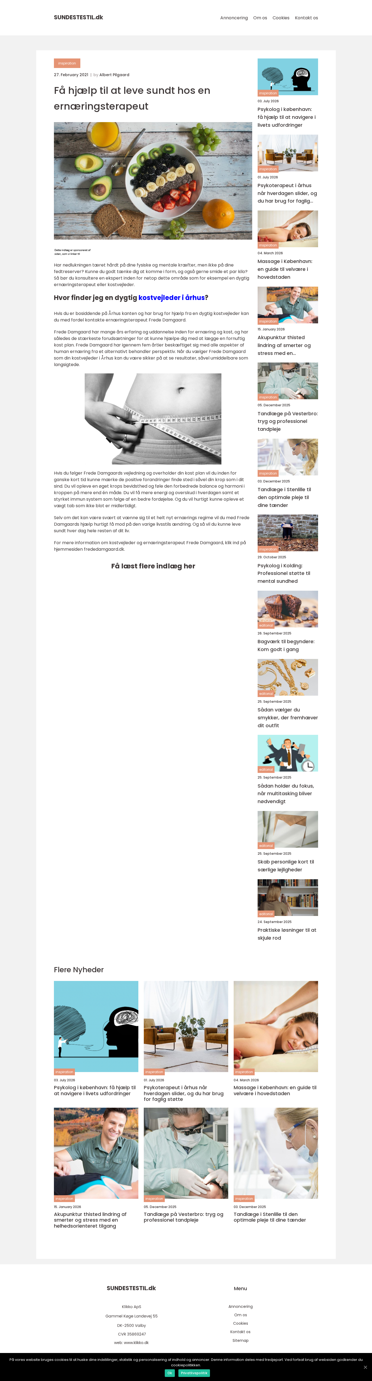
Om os (260, 18)
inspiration (67, 63)
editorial (266, 625)
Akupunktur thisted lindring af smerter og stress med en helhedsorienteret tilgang (284, 345)
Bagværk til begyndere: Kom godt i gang (286, 645)
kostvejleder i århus (172, 297)
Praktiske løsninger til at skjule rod (287, 934)
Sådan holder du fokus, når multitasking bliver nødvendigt (286, 793)
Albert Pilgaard (114, 75)
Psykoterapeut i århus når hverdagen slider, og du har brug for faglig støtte (287, 193)
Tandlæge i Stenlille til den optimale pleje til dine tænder (284, 497)
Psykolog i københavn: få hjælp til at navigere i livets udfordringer (287, 117)
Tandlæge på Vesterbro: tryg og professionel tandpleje (288, 421)
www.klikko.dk (136, 1342)
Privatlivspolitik (194, 1373)
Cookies (281, 18)
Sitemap (241, 1340)
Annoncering (234, 18)
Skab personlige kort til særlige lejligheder (286, 865)
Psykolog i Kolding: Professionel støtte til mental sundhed (284, 573)
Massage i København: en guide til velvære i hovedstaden (285, 269)
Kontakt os (306, 18)
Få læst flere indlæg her (153, 566)
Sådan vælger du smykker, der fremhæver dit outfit (288, 717)
